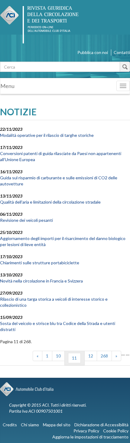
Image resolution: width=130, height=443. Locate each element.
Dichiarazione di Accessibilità (101, 424)
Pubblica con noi (92, 52)
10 (58, 355)
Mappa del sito (56, 424)
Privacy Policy (86, 430)
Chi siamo (30, 424)
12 (90, 355)
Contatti (122, 52)
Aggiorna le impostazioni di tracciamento (90, 436)
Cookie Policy (115, 430)
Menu (7, 86)
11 (74, 357)
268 (104, 355)
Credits (10, 424)
